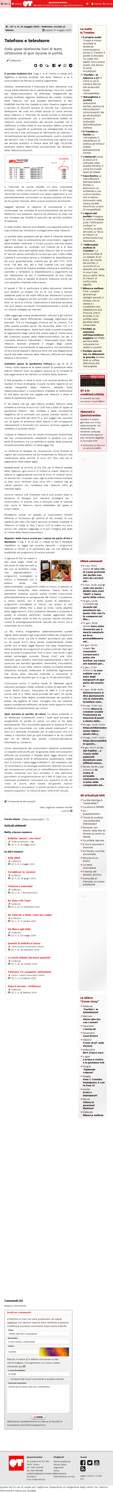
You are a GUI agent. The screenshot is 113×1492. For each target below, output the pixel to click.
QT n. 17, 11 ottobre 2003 (23, 921)
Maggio (94, 1081)
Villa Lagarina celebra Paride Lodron (56, 809)
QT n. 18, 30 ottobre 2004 (24, 964)
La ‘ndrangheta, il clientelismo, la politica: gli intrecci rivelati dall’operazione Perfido (93, 142)
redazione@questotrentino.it (40, 1473)
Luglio (93, 1059)
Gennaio (91, 1019)
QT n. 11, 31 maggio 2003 (24, 26)
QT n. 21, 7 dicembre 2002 (24, 892)
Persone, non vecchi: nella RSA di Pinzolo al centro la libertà (94, 832)
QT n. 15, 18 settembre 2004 (25, 949)
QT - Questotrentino (91, 812)
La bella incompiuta (89, 866)
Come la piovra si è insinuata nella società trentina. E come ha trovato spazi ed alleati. (93, 164)
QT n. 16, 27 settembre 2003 (25, 907)
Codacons (15, 60)
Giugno (89, 1069)
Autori (56, 1470)
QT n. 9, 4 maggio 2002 (23, 864)
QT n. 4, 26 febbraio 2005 (24, 992)
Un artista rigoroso (93, 840)
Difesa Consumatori (33, 819)
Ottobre (93, 1042)
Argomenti (59, 1467)
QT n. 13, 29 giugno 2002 (23, 878)
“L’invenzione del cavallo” (21, 801)
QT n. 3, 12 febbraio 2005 (23, 978)
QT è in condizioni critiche (92, 392)
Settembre (93, 1051)
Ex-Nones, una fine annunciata (93, 852)
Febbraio (90, 1009)
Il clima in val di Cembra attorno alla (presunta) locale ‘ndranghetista (92, 84)
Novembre (90, 1034)
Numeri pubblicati (62, 1461)
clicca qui (20, 1490)
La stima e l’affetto (93, 806)
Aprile (90, 1092)
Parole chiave (60, 1464)
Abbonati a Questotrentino (90, 413)
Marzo (88, 1104)
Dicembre (89, 1027)
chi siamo (31, 1476)
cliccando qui (15, 1366)
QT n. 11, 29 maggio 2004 (23, 935)
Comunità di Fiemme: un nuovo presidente (93, 881)
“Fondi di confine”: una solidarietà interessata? (93, 820)
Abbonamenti (60, 1473)
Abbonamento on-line (64, 1476)
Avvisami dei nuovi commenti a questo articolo (37, 1379)
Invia (40, 1417)
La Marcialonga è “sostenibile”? (92, 802)
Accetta (31, 1490)
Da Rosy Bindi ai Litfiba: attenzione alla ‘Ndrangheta (94, 359)
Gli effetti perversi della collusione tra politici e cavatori (93, 338)
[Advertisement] (38, 1147)
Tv (47, 819)
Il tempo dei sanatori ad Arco (92, 873)
